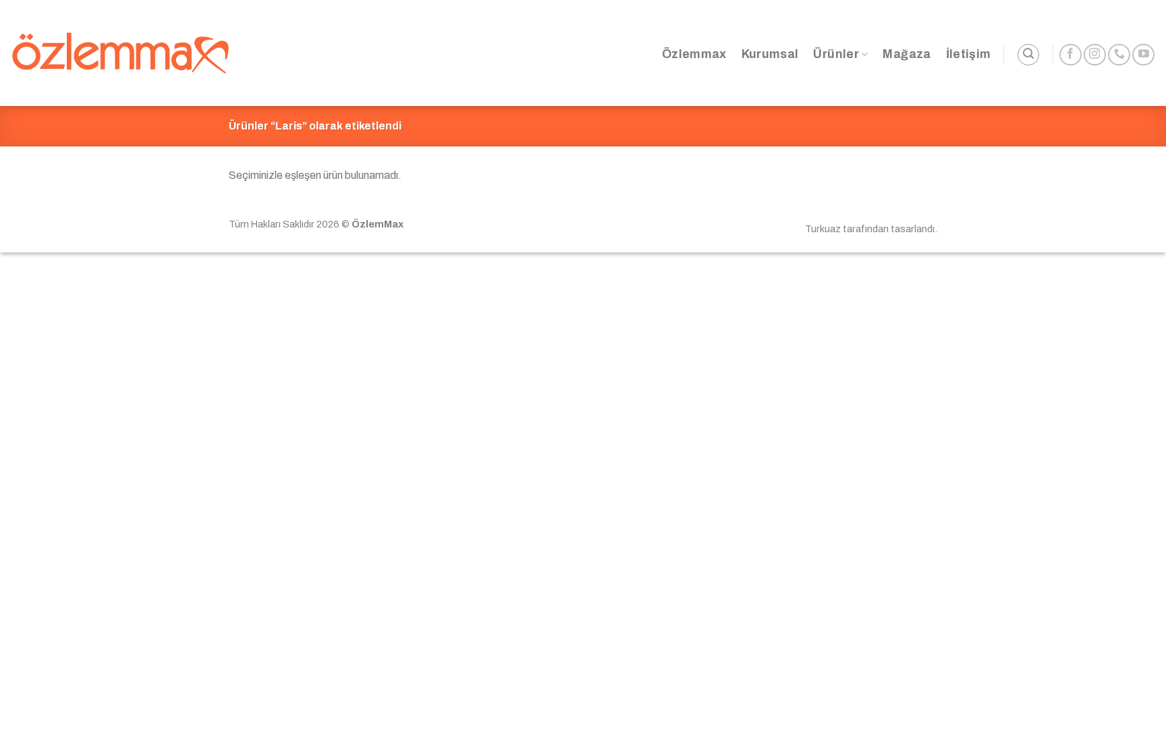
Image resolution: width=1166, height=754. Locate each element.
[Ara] (1028, 54)
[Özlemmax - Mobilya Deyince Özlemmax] (120, 53)
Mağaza (907, 54)
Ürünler (835, 54)
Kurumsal (770, 54)
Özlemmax (694, 54)
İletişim (968, 54)
